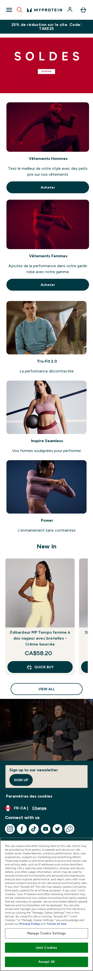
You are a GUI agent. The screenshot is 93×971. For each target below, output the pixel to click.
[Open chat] (69, 829)
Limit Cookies (46, 947)
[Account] (70, 9)
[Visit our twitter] (57, 829)
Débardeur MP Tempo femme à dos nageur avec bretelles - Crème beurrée (40, 638)
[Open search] (19, 9)
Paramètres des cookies (29, 796)
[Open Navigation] (9, 10)
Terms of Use (56, 924)
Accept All (46, 962)
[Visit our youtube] (46, 829)
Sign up (21, 780)
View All (46, 689)
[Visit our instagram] (10, 829)
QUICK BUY (44, 667)
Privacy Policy (29, 924)
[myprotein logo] (44, 10)
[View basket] (83, 10)
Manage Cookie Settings (46, 933)
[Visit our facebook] (22, 829)
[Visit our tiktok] (34, 829)
